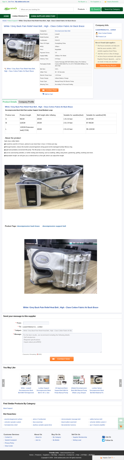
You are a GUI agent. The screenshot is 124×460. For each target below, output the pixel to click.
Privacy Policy (9, 443)
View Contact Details (105, 33)
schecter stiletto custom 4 (98, 422)
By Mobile (56, 440)
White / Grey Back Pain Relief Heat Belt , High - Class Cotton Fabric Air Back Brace (44, 26)
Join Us (37, 440)
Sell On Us (76, 434)
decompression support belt (54, 226)
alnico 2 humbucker (39, 419)
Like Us (108, 437)
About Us (38, 434)
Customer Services (11, 434)
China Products (19, 16)
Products (38, 455)
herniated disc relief (10, 425)
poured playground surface (13, 419)
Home (6, 16)
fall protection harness (68, 425)
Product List (102, 36)
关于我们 (84, 455)
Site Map (54, 455)
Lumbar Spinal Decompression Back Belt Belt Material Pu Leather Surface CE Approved (97, 392)
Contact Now (51, 90)
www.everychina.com (67, 453)
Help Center (9, 446)
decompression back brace (28, 226)
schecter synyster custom (12, 422)
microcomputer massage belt (70, 419)
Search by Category (112, 9)
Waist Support (12, 21)
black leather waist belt (68, 422)
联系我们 (92, 455)
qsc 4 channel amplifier (97, 425)
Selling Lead (77, 440)
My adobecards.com (22, 2)
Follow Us (109, 440)
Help (77, 455)
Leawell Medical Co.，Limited (106, 30)
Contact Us (8, 437)
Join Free (11, 2)
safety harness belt (96, 419)
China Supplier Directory (43, 16)
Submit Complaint (11, 440)
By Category (57, 437)
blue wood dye (38, 422)
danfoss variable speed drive (42, 425)
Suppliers (46, 455)
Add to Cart (49, 94)
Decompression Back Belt (62, 31)
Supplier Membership (80, 437)
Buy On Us (56, 434)
